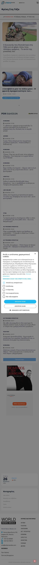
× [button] (35, 253)
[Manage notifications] (34, 561)
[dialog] (19, 282)
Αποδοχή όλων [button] (20, 301)
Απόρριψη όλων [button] (20, 306)
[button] (19, 279)
